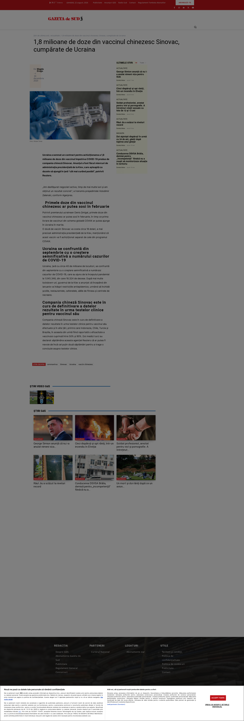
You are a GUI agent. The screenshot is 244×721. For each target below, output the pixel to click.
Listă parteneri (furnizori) (116, 704)
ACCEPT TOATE (217, 698)
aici (20, 711)
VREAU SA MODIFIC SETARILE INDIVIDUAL (217, 706)
